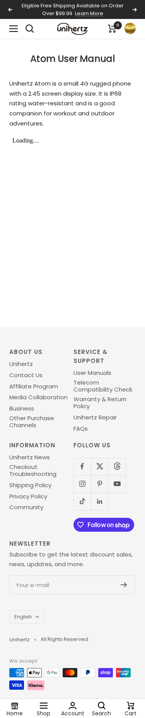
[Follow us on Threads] (117, 466)
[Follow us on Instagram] (82, 484)
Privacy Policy (28, 496)
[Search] (30, 28)
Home (15, 712)
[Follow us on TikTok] (82, 501)
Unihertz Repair (95, 417)
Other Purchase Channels (31, 422)
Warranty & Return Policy (99, 403)
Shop (43, 712)
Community (26, 507)
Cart (130, 712)
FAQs (80, 428)
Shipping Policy (30, 485)
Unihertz (21, 364)
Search (101, 712)
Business (21, 408)
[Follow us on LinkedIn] (99, 501)
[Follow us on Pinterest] (99, 484)
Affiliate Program (33, 386)
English (23, 616)
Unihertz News (29, 457)
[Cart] (112, 28)
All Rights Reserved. (65, 639)
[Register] (124, 584)
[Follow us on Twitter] (99, 466)
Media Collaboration (38, 397)
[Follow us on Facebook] (82, 466)
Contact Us (26, 375)
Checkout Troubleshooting (32, 471)
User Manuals (92, 372)
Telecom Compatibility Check (102, 386)
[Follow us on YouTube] (117, 484)
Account (72, 712)
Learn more (89, 13)
